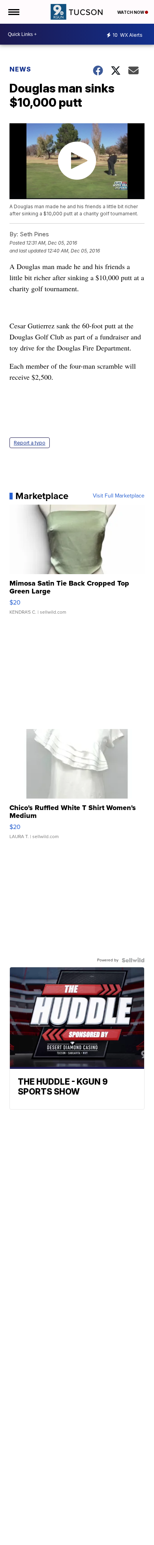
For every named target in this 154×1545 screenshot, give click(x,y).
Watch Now (131, 12)
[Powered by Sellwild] (133, 960)
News (20, 69)
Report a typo (29, 443)
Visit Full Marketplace (119, 496)
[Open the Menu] (13, 12)
